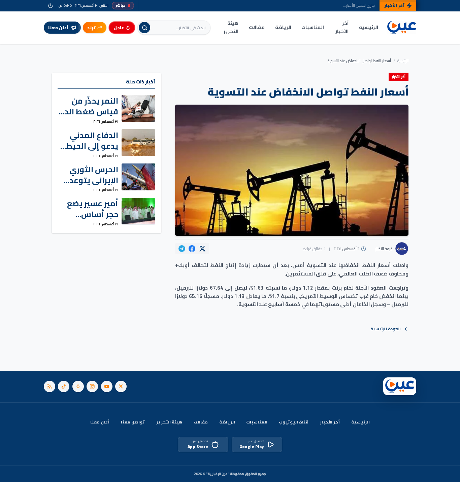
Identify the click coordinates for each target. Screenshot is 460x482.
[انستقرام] (92, 386)
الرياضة (283, 27)
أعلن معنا (99, 422)
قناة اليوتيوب (293, 422)
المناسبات (312, 27)
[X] (121, 386)
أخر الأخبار (330, 422)
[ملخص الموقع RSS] (49, 386)
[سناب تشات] (78, 386)
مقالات (257, 27)
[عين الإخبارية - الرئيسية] (401, 28)
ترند (91, 28)
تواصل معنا (133, 422)
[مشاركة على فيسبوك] (192, 248)
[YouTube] (106, 386)
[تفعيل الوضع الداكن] (50, 5)
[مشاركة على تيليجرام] (181, 248)
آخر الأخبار (342, 27)
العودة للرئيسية (385, 329)
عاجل (118, 28)
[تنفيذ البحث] (144, 27)
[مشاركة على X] (202, 248)
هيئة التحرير (231, 27)
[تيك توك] (63, 386)
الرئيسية (368, 27)
